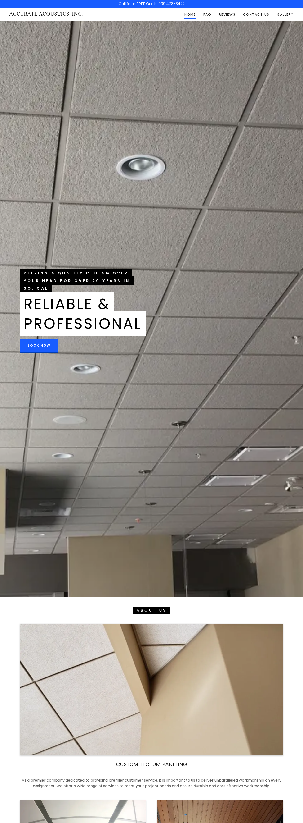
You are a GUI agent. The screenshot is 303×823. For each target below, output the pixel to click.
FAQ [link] (207, 14)
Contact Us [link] (256, 14)
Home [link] (190, 14)
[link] (46, 14)
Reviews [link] (227, 14)
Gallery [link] (285, 14)
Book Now (38, 345)
